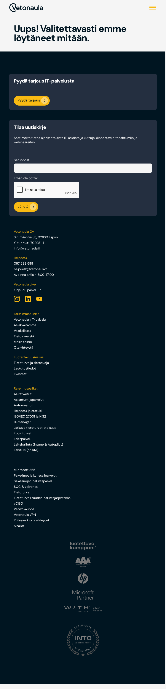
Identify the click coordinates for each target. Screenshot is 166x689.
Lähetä (23, 207)
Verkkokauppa (24, 509)
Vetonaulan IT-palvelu (30, 319)
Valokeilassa (22, 331)
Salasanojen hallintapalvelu (34, 481)
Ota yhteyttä (23, 347)
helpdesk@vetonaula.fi (30, 269)
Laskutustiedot (25, 368)
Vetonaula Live (25, 284)
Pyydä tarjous (29, 100)
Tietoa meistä (24, 336)
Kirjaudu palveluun (28, 290)
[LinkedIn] (28, 299)
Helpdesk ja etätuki (28, 411)
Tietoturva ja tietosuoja (31, 363)
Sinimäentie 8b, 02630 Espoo (36, 237)
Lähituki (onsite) (26, 450)
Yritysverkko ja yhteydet (31, 520)
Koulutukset (23, 433)
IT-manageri (23, 422)
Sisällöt (19, 526)
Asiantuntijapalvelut (29, 400)
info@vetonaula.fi (27, 248)
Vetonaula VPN (25, 515)
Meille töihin (23, 342)
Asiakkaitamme (25, 325)
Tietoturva (21, 492)
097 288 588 (23, 263)
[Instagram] (17, 299)
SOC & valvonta (26, 487)
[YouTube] (39, 299)
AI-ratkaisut (23, 394)
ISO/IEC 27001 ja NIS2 (30, 416)
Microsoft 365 (24, 470)
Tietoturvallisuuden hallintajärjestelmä (42, 498)
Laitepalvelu (23, 439)
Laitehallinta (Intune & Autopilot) (38, 444)
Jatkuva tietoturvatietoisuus (35, 428)
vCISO (18, 503)
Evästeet (20, 374)
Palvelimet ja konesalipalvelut (35, 475)
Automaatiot (23, 405)
